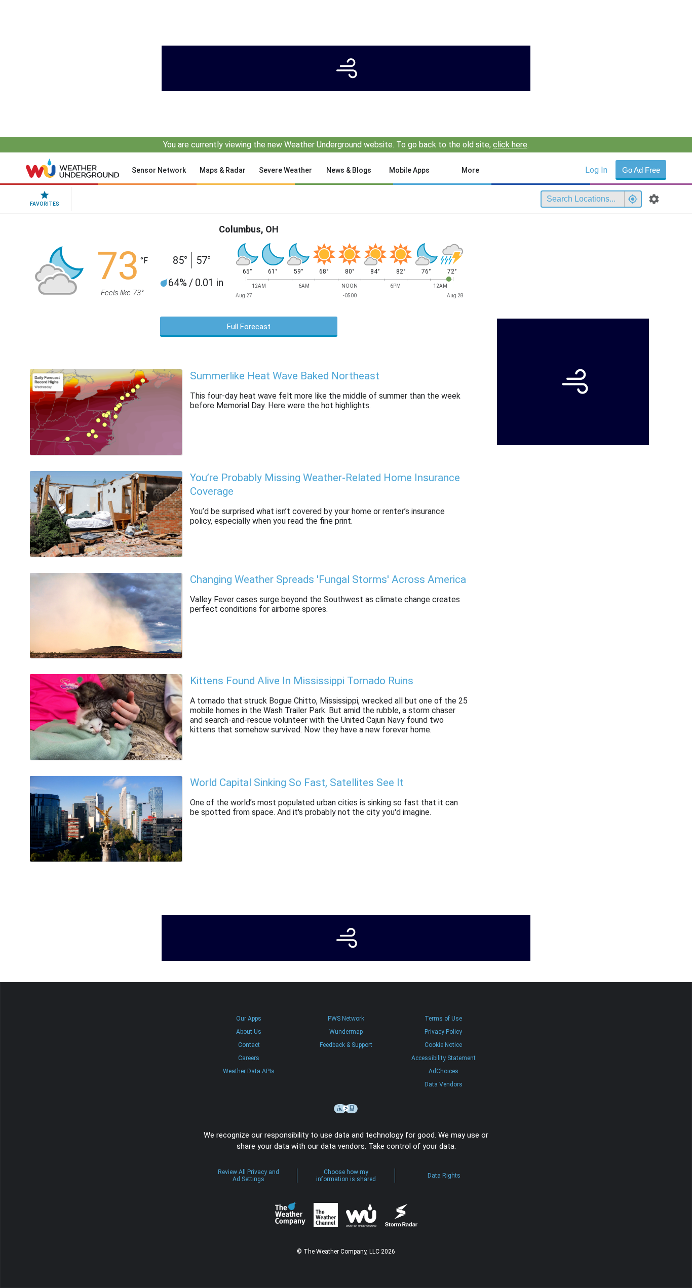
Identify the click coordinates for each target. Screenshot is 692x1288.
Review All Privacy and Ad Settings (248, 1175)
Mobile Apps (409, 170)
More (470, 170)
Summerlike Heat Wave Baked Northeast (284, 376)
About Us (248, 1031)
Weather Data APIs (249, 1071)
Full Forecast (249, 326)
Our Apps (248, 1018)
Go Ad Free (641, 170)
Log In (596, 170)
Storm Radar (401, 1215)
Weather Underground (361, 1215)
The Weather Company (290, 1215)
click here (510, 144)
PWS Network (346, 1018)
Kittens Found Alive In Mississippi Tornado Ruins (301, 681)
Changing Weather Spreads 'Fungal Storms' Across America (328, 579)
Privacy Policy (443, 1031)
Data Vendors (444, 1084)
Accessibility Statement (443, 1058)
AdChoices (443, 1071)
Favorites (44, 204)
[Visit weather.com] (346, 68)
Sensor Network (159, 170)
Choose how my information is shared (346, 1175)
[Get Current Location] (633, 199)
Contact (249, 1044)
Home (73, 168)
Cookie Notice (443, 1044)
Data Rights (444, 1175)
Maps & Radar (223, 170)
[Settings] (654, 199)
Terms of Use (443, 1018)
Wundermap (346, 1031)
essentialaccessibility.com (346, 1108)
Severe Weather (285, 170)
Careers (248, 1058)
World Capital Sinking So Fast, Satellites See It (297, 782)
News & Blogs (348, 170)
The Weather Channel (326, 1215)
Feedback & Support (346, 1044)
